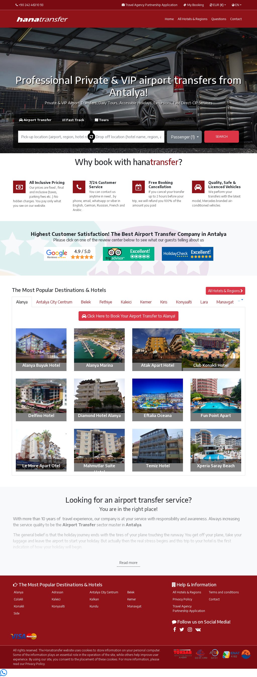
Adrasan (57, 592)
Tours (103, 120)
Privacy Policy (182, 599)
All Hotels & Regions (192, 19)
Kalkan (94, 599)
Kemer (131, 599)
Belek (130, 592)
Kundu (94, 606)
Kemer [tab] (146, 301)
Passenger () (183, 136)
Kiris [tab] (163, 301)
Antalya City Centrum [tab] (54, 301)
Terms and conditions (224, 592)
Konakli (19, 606)
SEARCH (222, 136)
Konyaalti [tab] (184, 301)
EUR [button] (218, 5)
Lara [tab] (204, 301)
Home (169, 19)
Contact (236, 19)
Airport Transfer (37, 120)
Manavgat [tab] (225, 301)
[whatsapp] (3, 673)
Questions (218, 19)
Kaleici (56, 599)
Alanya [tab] (22, 301)
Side (16, 613)
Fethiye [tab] (105, 301)
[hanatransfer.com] (42, 19)
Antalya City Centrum (104, 592)
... (239, 299)
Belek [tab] (86, 301)
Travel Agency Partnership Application (189, 608)
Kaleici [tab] (126, 301)
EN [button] (236, 5)
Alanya (18, 592)
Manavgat (134, 606)
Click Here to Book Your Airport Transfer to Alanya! (130, 316)
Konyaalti (58, 606)
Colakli (18, 599)
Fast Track (75, 120)
